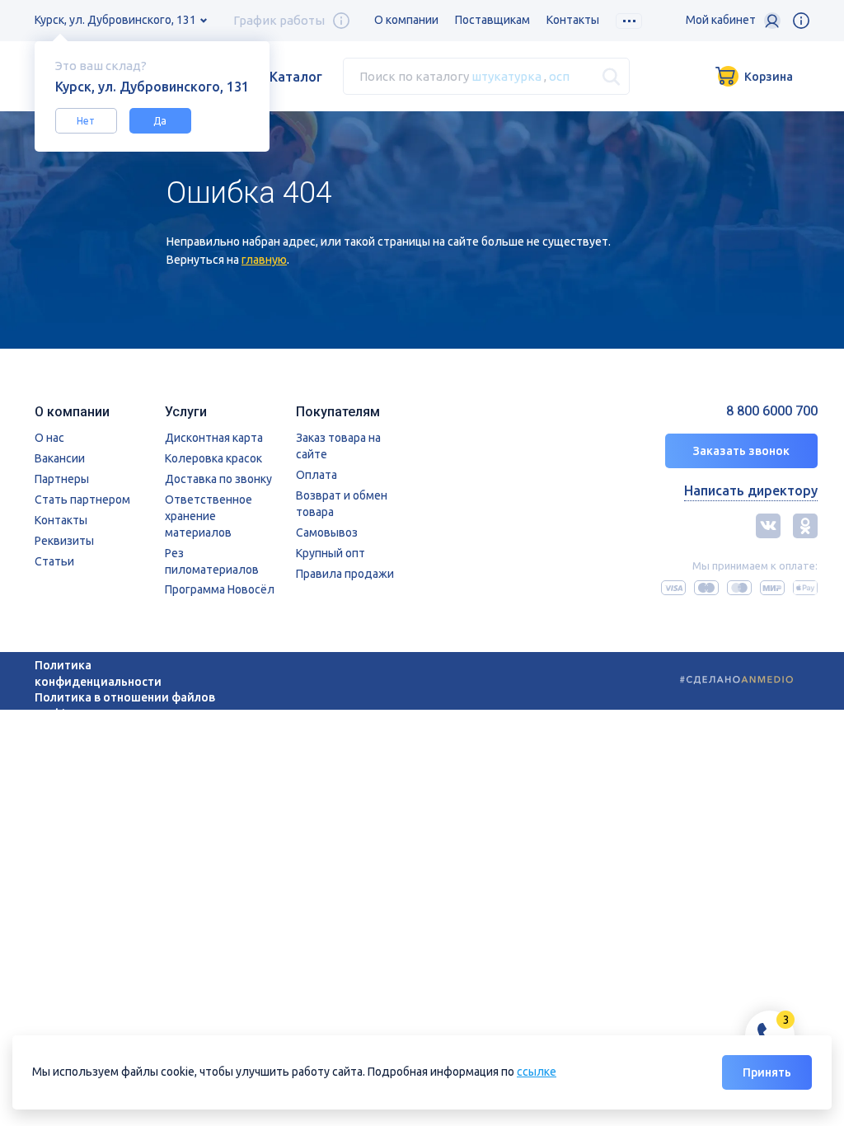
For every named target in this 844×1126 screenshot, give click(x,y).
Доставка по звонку (218, 479)
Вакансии (60, 458)
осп (559, 76)
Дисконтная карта (214, 437)
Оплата (316, 474)
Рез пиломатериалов (212, 561)
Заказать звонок (741, 450)
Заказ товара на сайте (338, 446)
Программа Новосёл (219, 589)
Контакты (572, 19)
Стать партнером (82, 499)
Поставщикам (492, 19)
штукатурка (506, 76)
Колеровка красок (213, 458)
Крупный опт (330, 553)
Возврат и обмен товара (341, 503)
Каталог (296, 76)
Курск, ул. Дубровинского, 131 (115, 19)
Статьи (54, 561)
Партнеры (62, 479)
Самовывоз (327, 532)
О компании (406, 19)
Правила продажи (345, 573)
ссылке (536, 1071)
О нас (49, 437)
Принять (767, 1072)
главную (264, 259)
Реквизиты (64, 540)
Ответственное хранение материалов (208, 516)
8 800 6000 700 (772, 411)
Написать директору (751, 490)
